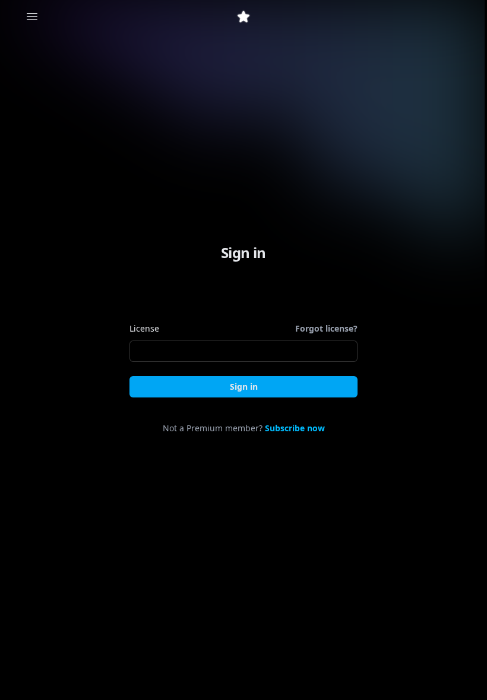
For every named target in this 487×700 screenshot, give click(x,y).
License (144, 328)
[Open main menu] (32, 16)
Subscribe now (295, 428)
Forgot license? (326, 328)
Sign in (244, 386)
